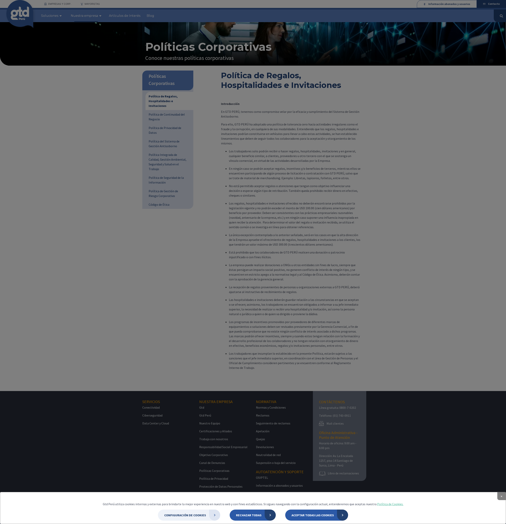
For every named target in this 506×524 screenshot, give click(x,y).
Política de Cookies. (390, 504)
